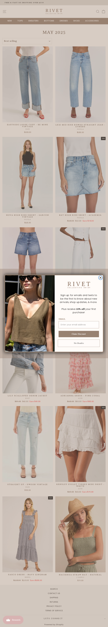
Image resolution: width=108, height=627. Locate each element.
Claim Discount (79, 334)
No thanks (79, 343)
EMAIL (62, 319)
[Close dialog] (100, 278)
